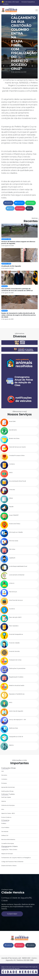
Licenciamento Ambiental (16, 575)
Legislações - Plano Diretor (9, 849)
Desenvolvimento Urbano (9, 865)
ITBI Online (12, 549)
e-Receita (12, 489)
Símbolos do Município (8, 805)
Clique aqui (12, 914)
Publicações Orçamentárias (17, 668)
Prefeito (3, 823)
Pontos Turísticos (6, 817)
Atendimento (13, 430)
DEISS (11, 472)
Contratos (12, 464)
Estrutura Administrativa (8, 839)
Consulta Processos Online (16, 455)
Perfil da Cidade (6, 797)
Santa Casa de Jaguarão (16, 711)
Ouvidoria (5, 4)
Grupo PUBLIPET (14, 515)
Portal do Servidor (14, 651)
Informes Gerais (13, 540)
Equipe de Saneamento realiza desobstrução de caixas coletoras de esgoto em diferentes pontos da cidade (18, 315)
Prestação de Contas (15, 660)
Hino (2, 809)
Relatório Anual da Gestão (16, 685)
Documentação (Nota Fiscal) (17, 481)
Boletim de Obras (14, 438)
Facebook (8, 203)
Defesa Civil (4, 835)
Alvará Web (12, 421)
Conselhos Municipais (7, 843)
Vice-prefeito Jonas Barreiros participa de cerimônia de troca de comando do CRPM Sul (17, 289)
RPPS (10, 702)
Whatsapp (31, 203)
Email (30, 208)
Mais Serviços (13, 591)
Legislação (12, 557)
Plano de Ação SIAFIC (15, 617)
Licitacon (11, 583)
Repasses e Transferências (16, 694)
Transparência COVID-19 (16, 736)
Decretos (4, 775)
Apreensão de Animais (8, 787)
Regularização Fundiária (16, 677)
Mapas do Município (7, 853)
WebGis (11, 745)
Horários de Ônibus (14, 523)
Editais (11, 498)
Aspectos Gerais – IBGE (8, 813)
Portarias (4, 783)
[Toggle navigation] (36, 10)
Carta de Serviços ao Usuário (17, 447)
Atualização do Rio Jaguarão (11, 266)
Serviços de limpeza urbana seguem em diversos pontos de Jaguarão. (18, 242)
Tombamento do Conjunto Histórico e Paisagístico (16, 857)
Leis (2, 771)
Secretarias (4, 831)
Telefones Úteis (13, 728)
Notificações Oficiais (7, 791)
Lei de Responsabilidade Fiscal (18, 566)
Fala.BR (11, 506)
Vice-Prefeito (5, 827)
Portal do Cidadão (14, 643)
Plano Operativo (14, 625)
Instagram (20, 208)
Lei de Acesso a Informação (11, 2)
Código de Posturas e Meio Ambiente (12, 861)
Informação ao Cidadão (16, 532)
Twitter (10, 208)
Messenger (19, 203)
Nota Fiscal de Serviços (16, 600)
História (3, 801)
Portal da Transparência (28, 2)
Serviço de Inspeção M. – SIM (17, 719)
